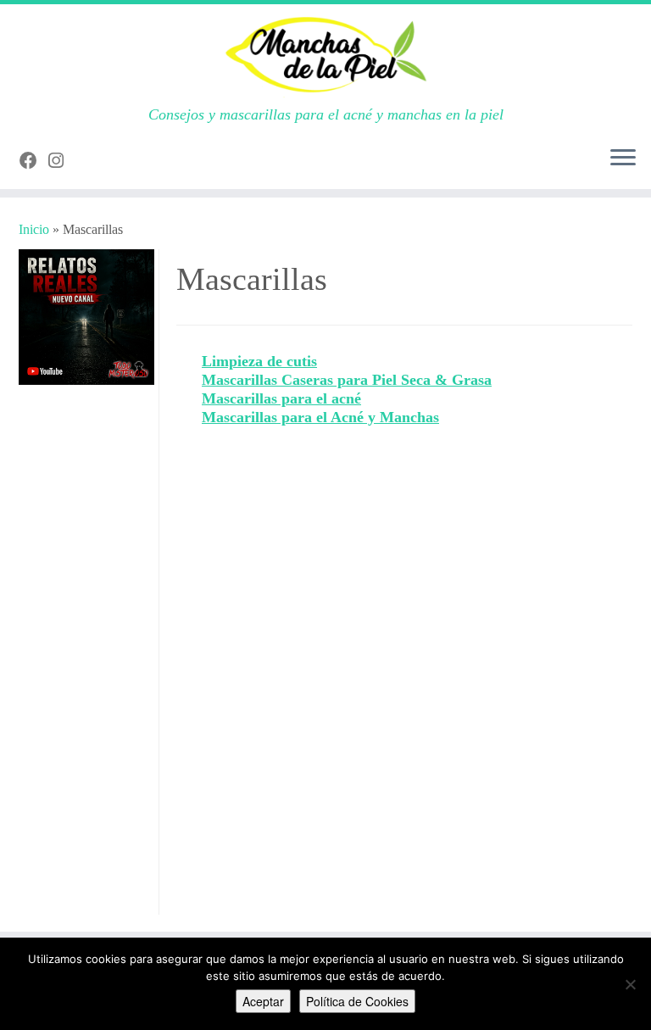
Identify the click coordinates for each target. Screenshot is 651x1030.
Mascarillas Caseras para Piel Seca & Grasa (347, 379)
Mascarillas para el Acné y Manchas (320, 417)
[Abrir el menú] (623, 158)
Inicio (34, 229)
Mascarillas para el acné (281, 398)
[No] (629, 984)
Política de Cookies (357, 1001)
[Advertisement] (86, 660)
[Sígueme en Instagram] (61, 160)
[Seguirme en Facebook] (33, 160)
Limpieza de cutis (259, 361)
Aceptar (263, 1001)
